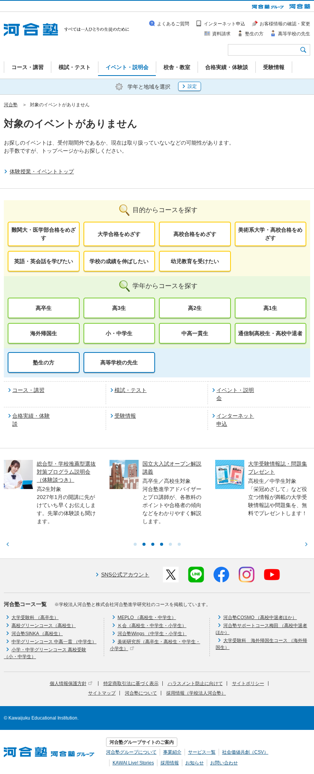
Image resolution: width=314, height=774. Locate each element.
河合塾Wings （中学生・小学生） (152, 633)
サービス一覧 (202, 752)
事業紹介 (172, 752)
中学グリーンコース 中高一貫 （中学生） (53, 641)
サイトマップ (102, 693)
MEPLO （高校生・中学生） (147, 617)
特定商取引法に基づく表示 (131, 683)
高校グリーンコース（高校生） (43, 625)
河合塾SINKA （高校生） (37, 633)
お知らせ (194, 763)
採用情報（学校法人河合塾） (196, 693)
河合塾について (141, 693)
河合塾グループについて (131, 752)
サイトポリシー (248, 683)
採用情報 (169, 763)
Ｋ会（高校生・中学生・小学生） (152, 625)
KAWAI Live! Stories (133, 763)
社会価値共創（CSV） (245, 752)
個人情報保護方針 (68, 683)
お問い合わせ (224, 763)
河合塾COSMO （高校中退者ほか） (260, 617)
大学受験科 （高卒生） (35, 617)
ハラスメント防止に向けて (195, 683)
